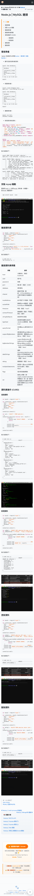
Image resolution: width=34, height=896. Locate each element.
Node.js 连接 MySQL (9, 804)
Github (24, 890)
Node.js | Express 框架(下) (11, 821)
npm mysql (6, 802)
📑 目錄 (7, 22)
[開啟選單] (32, 2)
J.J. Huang (19, 870)
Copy (30, 65)
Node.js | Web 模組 (8, 827)
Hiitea (16, 892)
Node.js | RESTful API (9, 818)
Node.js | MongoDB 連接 (24, 812)
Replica (11, 892)
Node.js (22, 7)
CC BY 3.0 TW (16, 866)
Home (20, 890)
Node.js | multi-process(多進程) (12, 810)
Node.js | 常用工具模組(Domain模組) (13, 830)
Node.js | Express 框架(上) (11, 824)
